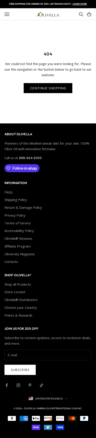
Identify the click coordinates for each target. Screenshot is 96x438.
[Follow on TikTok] (41, 385)
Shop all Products (17, 284)
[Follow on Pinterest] (30, 385)
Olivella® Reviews (18, 238)
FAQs (8, 192)
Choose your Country (20, 307)
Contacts (11, 261)
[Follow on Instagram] (18, 385)
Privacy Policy (14, 215)
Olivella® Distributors (21, 299)
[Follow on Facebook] (6, 385)
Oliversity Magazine (19, 254)
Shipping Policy (15, 199)
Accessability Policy (19, 230)
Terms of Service (17, 223)
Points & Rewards (18, 315)
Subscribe (20, 370)
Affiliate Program (17, 246)
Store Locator (15, 292)
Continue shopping (48, 88)
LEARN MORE (80, 3)
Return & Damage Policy (23, 207)
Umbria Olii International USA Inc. (59, 408)
